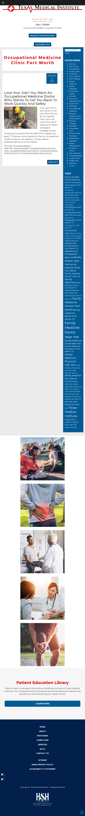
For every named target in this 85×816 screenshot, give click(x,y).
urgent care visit (71, 427)
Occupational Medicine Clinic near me (24, 151)
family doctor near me (73, 261)
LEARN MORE (43, 703)
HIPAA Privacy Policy (42, 765)
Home (42, 727)
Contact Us (42, 753)
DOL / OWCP (74, 76)
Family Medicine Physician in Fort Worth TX (72, 349)
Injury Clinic (74, 104)
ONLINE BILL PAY (42, 44)
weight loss (73, 161)
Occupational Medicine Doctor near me (37, 153)
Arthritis (72, 64)
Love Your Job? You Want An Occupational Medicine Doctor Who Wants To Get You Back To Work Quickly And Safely (30, 98)
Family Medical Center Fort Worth (73, 267)
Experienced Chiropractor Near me (71, 254)
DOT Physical (74, 79)
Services (42, 745)
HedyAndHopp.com (46, 805)
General (72, 96)
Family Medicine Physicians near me (72, 367)
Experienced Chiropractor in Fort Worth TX (72, 246)
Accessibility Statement (42, 769)
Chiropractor (74, 69)
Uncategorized (75, 156)
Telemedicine (75, 153)
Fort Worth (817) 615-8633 (33, 28)
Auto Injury (73, 66)
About (42, 731)
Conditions (42, 740)
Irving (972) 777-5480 (53, 28)
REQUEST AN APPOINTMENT (42, 35)
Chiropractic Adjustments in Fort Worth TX (73, 185)
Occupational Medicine (22, 146)
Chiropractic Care (72, 195)
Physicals (73, 126)
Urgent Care (74, 158)
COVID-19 (73, 74)
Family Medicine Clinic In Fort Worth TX (73, 285)
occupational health (21, 148)
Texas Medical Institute (71, 412)
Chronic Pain (74, 71)
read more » (53, 162)
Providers (42, 736)
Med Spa (73, 106)
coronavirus (77, 233)
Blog (42, 749)
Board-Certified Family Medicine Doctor (72, 179)
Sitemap (42, 760)
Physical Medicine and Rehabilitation (75, 116)
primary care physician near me (72, 404)
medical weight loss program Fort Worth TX (73, 386)
